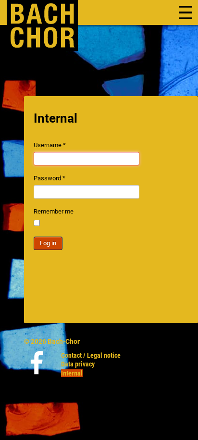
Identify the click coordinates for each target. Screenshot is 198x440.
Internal (72, 373)
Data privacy (78, 364)
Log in (48, 243)
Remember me (54, 211)
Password (49, 178)
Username (50, 145)
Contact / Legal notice (91, 355)
